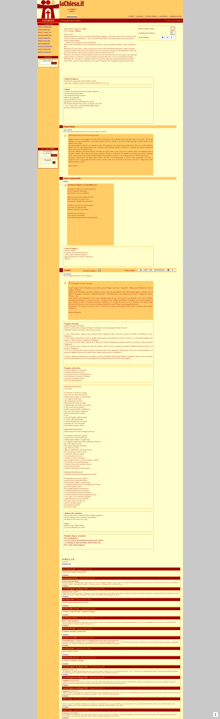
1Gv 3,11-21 (67, 130)
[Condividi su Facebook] (173, 34)
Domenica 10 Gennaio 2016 (45, 46)
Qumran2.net (66, 564)
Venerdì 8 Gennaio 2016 (44, 40)
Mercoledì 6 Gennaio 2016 (44, 35)
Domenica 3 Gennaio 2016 (44, 26)
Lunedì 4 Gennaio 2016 (44, 29)
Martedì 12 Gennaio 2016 (44, 52)
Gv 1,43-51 (67, 274)
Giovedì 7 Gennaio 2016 (44, 38)
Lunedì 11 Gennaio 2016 (44, 49)
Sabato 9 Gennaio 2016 (44, 43)
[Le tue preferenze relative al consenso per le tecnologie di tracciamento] (215, 714)
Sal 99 (65, 181)
